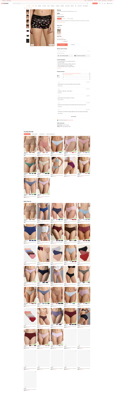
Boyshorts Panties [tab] (34, 134)
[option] (27, 11)
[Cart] (105, 3)
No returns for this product (81, 55)
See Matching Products (61, 22)
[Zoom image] (42, 27)
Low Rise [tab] (64, 18)
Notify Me (63, 44)
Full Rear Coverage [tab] (70, 18)
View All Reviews (73, 116)
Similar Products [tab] (27, 134)
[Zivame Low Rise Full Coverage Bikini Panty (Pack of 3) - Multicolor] (70, 144)
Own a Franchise (109, 0)
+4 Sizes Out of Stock (60, 38)
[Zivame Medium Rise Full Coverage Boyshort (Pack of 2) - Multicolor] (43, 144)
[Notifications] (99, 3)
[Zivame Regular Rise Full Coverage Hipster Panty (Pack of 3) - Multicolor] (57, 211)
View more (59, 68)
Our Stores (99, 0)
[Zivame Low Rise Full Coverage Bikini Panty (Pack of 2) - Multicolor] (57, 144)
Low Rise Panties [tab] (41, 134)
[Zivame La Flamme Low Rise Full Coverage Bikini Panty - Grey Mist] (57, 165)
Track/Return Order (90, 0)
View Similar (51, 44)
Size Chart (66, 41)
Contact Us (95, 0)
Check (89, 51)
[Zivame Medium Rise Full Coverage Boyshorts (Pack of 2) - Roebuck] (30, 144)
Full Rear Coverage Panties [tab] (50, 134)
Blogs (85, 0)
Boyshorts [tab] (59, 18)
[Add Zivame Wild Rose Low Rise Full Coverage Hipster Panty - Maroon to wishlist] (49, 372)
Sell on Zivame (104, 0)
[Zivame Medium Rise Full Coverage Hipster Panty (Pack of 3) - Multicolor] (83, 295)
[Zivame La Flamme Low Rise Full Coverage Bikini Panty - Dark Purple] (70, 165)
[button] (87, 3)
